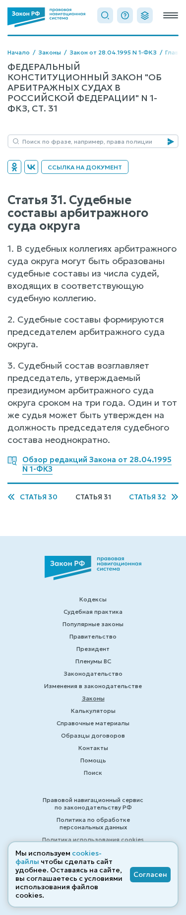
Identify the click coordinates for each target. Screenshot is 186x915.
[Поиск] (105, 15)
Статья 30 (39, 497)
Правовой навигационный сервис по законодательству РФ (93, 803)
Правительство (93, 636)
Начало (18, 52)
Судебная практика (93, 611)
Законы (49, 52)
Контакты (93, 748)
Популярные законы (93, 624)
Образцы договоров (93, 735)
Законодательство (93, 673)
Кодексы (93, 599)
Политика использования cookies (93, 839)
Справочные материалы (93, 723)
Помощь (93, 760)
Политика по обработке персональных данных (93, 823)
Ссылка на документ (85, 167)
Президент (93, 648)
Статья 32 (147, 497)
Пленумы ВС (93, 661)
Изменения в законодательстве (93, 686)
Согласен (150, 874)
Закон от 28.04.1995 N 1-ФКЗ (113, 52)
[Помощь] (125, 15)
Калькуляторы (93, 710)
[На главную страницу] (46, 17)
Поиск (93, 772)
